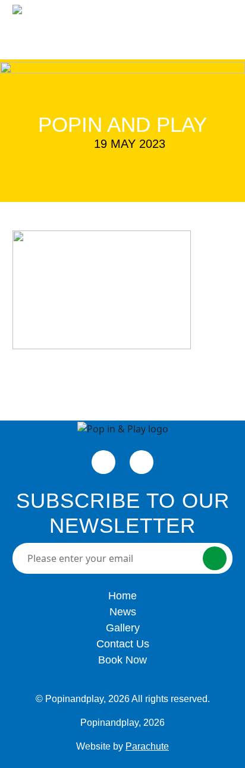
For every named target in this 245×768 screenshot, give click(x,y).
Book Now (148, 27)
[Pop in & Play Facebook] (103, 462)
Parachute (147, 746)
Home (122, 596)
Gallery (123, 628)
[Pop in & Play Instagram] (141, 462)
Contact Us (122, 644)
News (122, 612)
